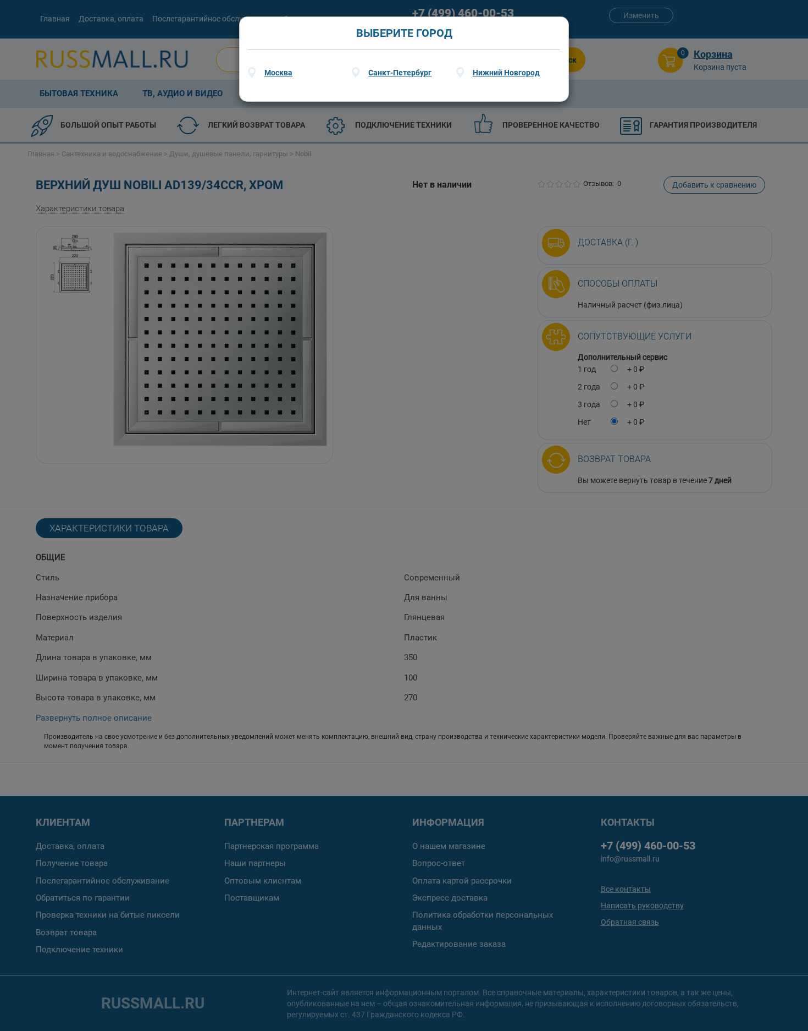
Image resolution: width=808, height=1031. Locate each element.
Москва (278, 72)
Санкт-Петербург (399, 72)
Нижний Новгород (506, 72)
